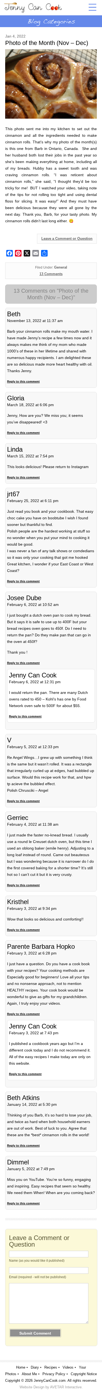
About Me (29, 1374)
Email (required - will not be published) (37, 1277)
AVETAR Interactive (66, 1387)
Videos (68, 1367)
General (60, 267)
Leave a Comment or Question (66, 239)
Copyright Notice (84, 1374)
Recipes (50, 1367)
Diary (35, 1367)
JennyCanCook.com (50, 1380)
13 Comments (51, 274)
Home (20, 1367)
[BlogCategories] (51, 21)
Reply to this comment (23, 381)
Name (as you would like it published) (36, 1261)
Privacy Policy (53, 1374)
